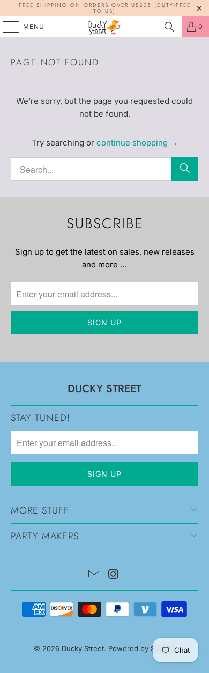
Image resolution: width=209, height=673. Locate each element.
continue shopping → (137, 142)
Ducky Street (83, 648)
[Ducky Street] (105, 26)
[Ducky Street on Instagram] (114, 575)
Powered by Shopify (142, 648)
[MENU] (5, 26)
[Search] (169, 26)
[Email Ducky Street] (94, 575)
